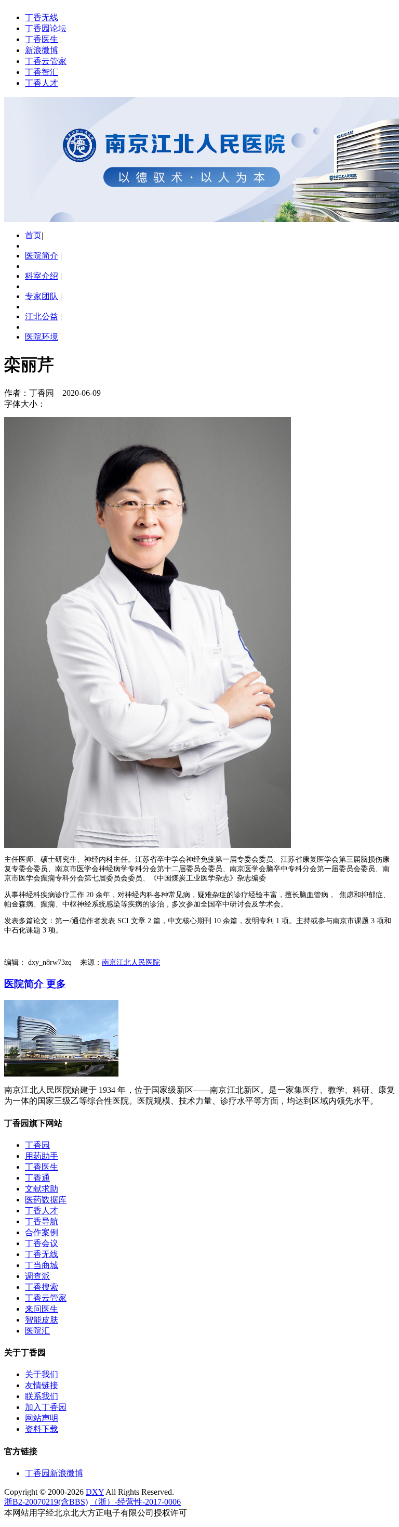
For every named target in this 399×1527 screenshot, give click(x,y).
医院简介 (41, 255)
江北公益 (41, 316)
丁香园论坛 (45, 28)
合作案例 (41, 1232)
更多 (56, 983)
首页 (33, 235)
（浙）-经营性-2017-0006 (135, 1501)
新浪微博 (41, 50)
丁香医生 (41, 39)
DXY (95, 1491)
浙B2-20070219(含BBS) (46, 1501)
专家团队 (41, 296)
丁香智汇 (41, 72)
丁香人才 (41, 83)
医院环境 (41, 336)
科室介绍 (41, 275)
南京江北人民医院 (131, 962)
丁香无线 (41, 17)
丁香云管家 (45, 61)
